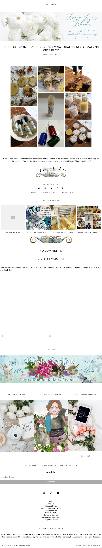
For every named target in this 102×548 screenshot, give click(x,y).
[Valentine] (38, 217)
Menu (52, 4)
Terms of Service (51, 515)
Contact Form (51, 506)
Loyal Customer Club (51, 517)
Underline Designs (91, 545)
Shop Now (51, 504)
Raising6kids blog (51, 192)
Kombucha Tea (51, 511)
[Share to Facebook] (57, 188)
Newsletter (51, 472)
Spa (71, 192)
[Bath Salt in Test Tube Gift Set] (63, 217)
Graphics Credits (51, 519)
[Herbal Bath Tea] (13, 217)
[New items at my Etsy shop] (89, 217)
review (65, 192)
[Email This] (39, 188)
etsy (39, 192)
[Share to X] (51, 188)
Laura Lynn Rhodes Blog (19, 545)
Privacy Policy (51, 513)
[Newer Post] (2, 336)
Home (51, 336)
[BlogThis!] (45, 188)
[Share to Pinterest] (62, 188)
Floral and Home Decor (51, 508)
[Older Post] (99, 336)
